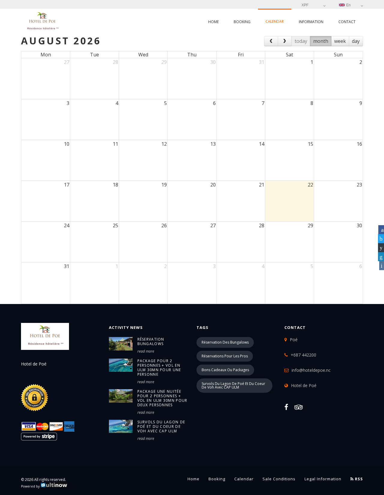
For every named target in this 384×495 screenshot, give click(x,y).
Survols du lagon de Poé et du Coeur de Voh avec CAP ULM (161, 426)
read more (145, 351)
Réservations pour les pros (225, 356)
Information (311, 21)
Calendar (275, 21)
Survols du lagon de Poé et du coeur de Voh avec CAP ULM (233, 385)
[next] (285, 41)
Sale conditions (279, 479)
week (340, 41)
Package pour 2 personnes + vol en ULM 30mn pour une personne (159, 368)
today (301, 41)
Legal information (322, 479)
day (356, 41)
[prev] (271, 41)
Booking (242, 21)
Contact (347, 21)
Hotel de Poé (303, 385)
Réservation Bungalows (150, 341)
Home (213, 21)
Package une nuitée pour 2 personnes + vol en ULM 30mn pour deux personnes (162, 398)
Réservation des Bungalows (225, 342)
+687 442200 (303, 355)
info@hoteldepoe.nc (311, 370)
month (320, 41)
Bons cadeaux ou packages (225, 369)
